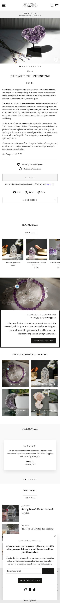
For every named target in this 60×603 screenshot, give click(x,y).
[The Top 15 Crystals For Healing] (10, 532)
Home (29, 71)
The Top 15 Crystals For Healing (37, 528)
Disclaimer (30, 200)
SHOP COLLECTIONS (43, 341)
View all (30, 232)
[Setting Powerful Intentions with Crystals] (10, 513)
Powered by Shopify (30, 600)
